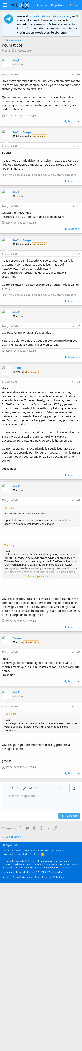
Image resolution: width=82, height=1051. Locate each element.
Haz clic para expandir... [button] (41, 576)
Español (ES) (12, 845)
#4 (78, 254)
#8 (78, 652)
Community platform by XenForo (33, 871)
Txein (17, 368)
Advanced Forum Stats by (33, 877)
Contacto (43, 850)
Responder (74, 121)
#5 (78, 326)
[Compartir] (73, 74)
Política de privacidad (15, 854)
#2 (78, 146)
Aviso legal (57, 850)
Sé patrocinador (12, 850)
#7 (78, 500)
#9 (78, 706)
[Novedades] (70, 5)
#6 (78, 381)
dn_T (7, 50)
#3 (78, 206)
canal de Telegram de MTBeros (49, 16)
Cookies (34, 854)
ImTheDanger (23, 132)
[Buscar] (77, 5)
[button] (5, 5)
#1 (78, 74)
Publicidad (29, 850)
